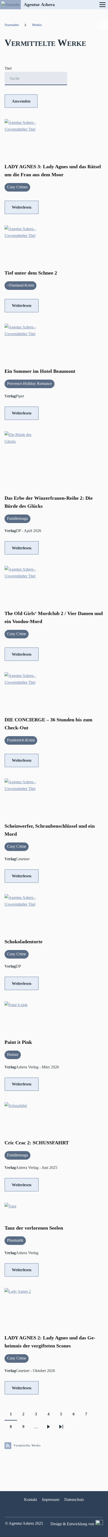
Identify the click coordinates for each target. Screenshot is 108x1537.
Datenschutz (74, 1499)
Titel (8, 68)
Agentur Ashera (39, 4)
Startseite (12, 25)
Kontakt (30, 1499)
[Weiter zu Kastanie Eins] (98, 1523)
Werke (37, 25)
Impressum (50, 1499)
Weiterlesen (21, 207)
